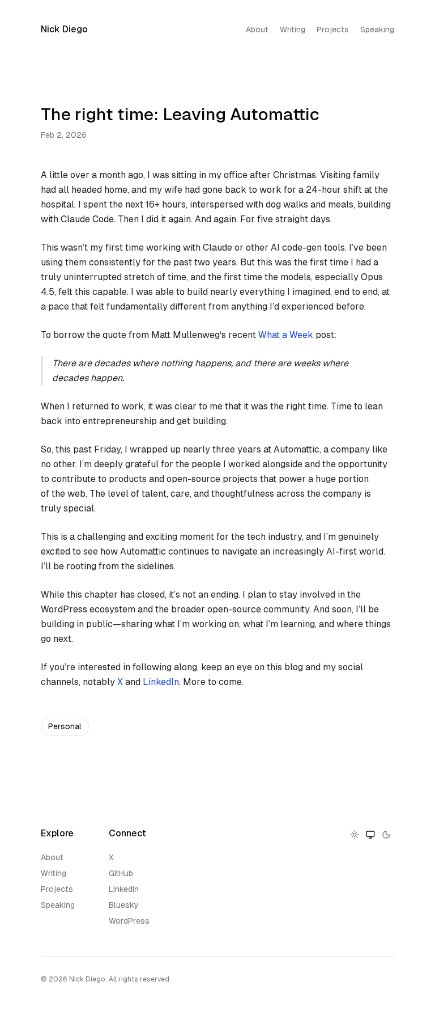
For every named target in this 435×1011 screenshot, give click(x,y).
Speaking (377, 29)
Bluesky (124, 905)
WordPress (129, 920)
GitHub (121, 873)
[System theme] (370, 835)
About (257, 29)
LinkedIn (161, 681)
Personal (65, 726)
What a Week (285, 334)
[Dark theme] (386, 835)
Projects (333, 29)
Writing (292, 29)
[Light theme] (354, 835)
